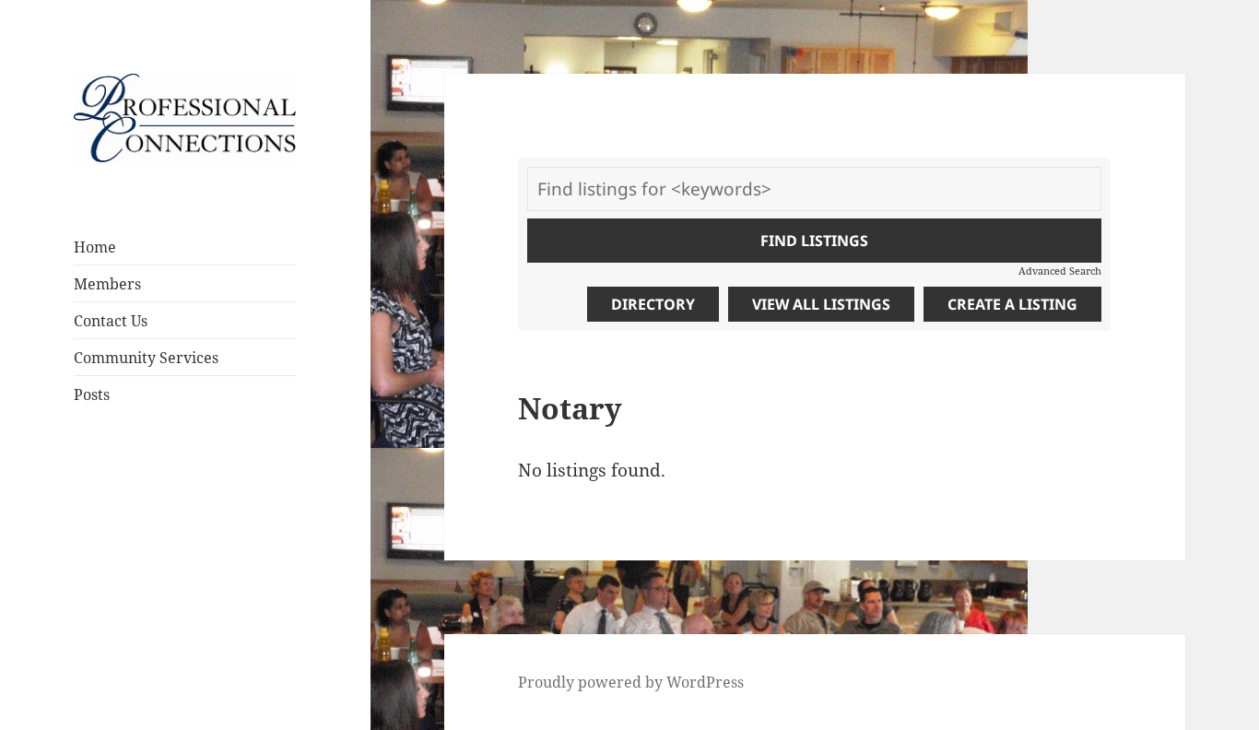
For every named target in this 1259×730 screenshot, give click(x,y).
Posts (92, 394)
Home (95, 247)
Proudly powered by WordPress (631, 682)
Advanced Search (1059, 270)
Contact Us (110, 321)
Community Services (146, 357)
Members (107, 284)
